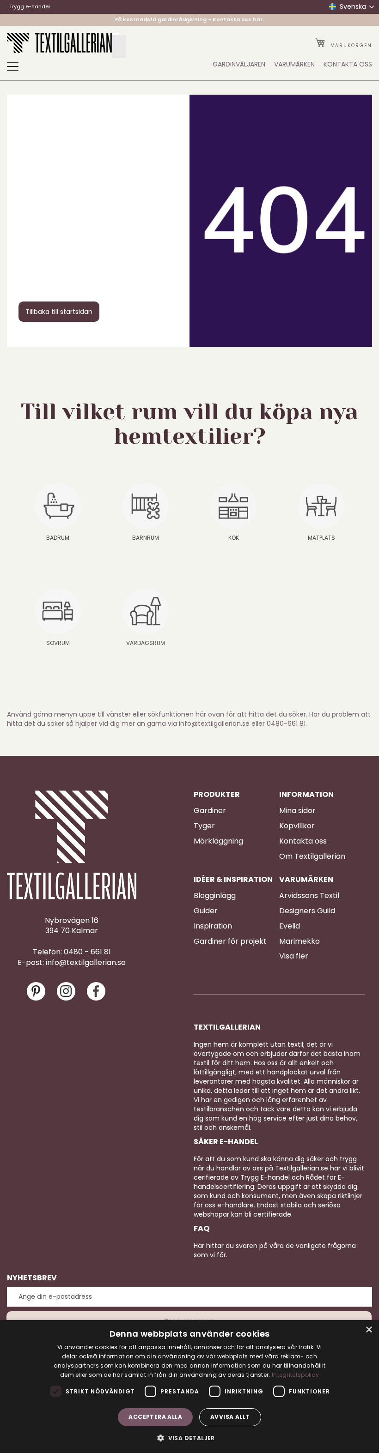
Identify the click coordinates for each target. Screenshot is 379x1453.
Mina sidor (297, 811)
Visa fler (293, 956)
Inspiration (213, 926)
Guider (206, 911)
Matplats (321, 538)
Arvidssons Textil (309, 896)
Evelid (289, 926)
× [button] (368, 1329)
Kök (233, 538)
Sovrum (58, 643)
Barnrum (145, 538)
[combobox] (119, 46)
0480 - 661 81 (87, 952)
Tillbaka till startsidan (58, 311)
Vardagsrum (145, 643)
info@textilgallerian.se (86, 963)
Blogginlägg (215, 896)
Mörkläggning (218, 841)
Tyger (204, 826)
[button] (189, 1437)
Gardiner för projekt (230, 941)
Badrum (57, 538)
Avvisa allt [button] (230, 1417)
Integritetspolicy (295, 1375)
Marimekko (299, 941)
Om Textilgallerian (312, 856)
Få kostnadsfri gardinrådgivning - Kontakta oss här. (189, 19)
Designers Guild (307, 911)
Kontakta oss (303, 841)
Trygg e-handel (29, 6)
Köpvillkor (297, 826)
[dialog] (189, 1386)
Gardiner (210, 811)
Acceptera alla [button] (155, 1417)
